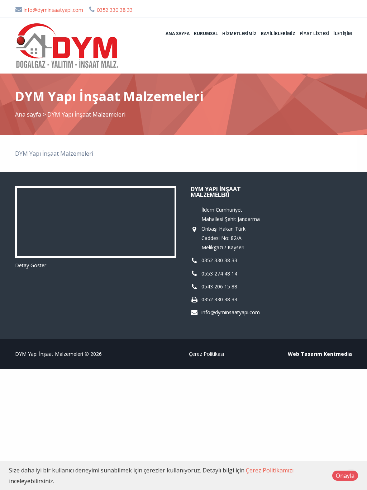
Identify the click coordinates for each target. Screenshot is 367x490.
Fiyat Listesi (314, 33)
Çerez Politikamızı (270, 470)
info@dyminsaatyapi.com (52, 9)
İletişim (342, 33)
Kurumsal (206, 33)
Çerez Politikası (206, 353)
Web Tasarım (305, 353)
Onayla (345, 476)
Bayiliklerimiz (278, 33)
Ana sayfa (178, 33)
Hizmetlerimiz (239, 33)
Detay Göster (30, 265)
